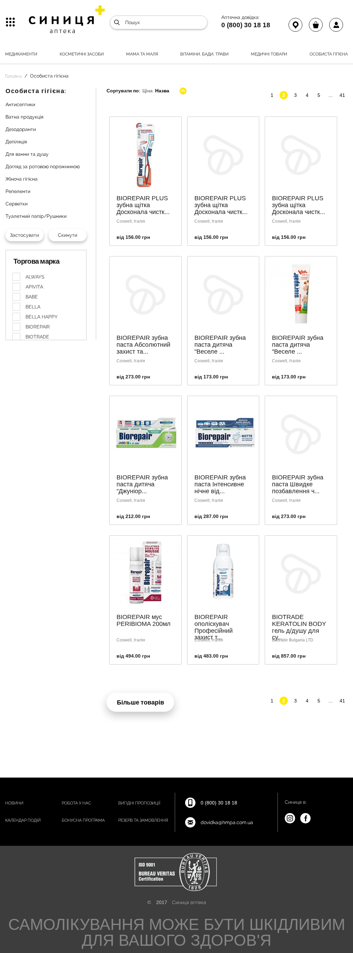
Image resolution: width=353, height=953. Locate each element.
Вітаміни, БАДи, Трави (204, 54)
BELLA (33, 306)
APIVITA (34, 286)
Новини (14, 803)
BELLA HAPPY (42, 316)
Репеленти (18, 191)
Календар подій (23, 820)
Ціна (147, 90)
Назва (162, 90)
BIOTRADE (37, 336)
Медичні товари (269, 54)
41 (342, 95)
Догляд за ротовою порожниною (43, 166)
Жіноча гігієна (22, 179)
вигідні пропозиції (139, 803)
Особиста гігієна (329, 54)
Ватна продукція (24, 117)
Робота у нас (76, 803)
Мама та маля (142, 54)
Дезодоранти (21, 129)
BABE (32, 296)
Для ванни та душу (27, 154)
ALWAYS (35, 276)
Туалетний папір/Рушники (36, 216)
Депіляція (16, 141)
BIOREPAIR (38, 326)
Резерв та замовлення (143, 820)
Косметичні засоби (82, 54)
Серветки (17, 203)
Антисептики (20, 104)
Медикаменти (21, 54)
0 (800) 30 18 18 (245, 24)
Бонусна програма (83, 820)
